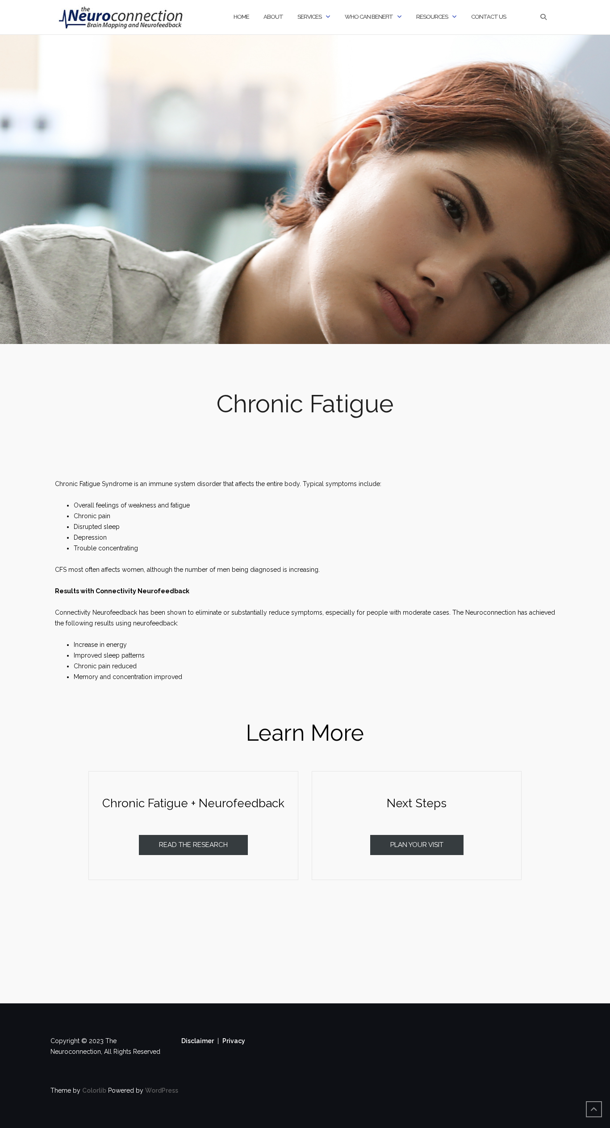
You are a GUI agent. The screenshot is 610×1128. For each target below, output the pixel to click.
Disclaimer (197, 1040)
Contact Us (488, 16)
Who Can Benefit (369, 16)
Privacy (233, 1040)
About (273, 16)
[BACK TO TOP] (594, 1109)
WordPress (161, 1090)
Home (241, 16)
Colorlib (94, 1090)
